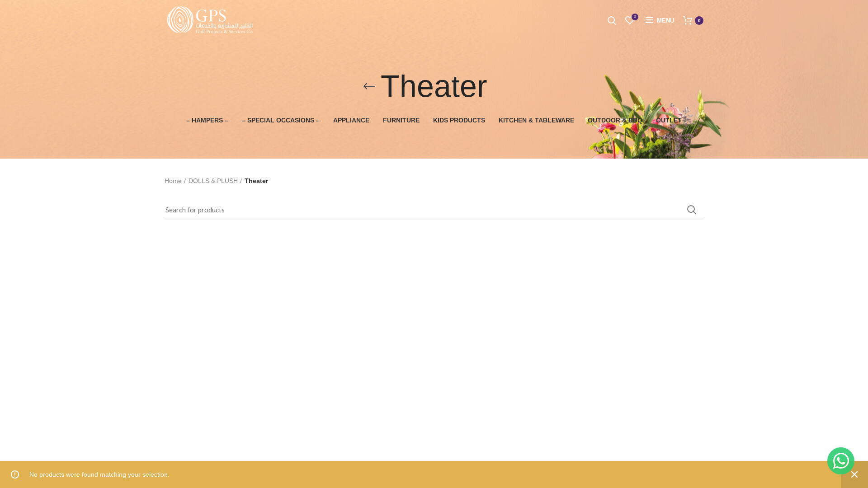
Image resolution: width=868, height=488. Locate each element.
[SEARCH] (691, 209)
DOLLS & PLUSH (213, 180)
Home (173, 180)
